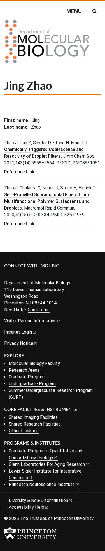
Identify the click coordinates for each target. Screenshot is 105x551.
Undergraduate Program (32, 383)
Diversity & (38, 500)
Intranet (18, 332)
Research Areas (24, 370)
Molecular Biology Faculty (34, 363)
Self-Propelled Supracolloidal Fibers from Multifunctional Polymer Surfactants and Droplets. (47, 201)
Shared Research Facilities (35, 424)
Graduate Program (27, 377)
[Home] (47, 43)
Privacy (18, 343)
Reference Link (19, 172)
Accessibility (26, 507)
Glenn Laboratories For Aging (47, 464)
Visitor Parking (30, 321)
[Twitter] (16, 275)
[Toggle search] (95, 11)
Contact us (39, 309)
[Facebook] (7, 275)
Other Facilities (24, 430)
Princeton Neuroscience (42, 484)
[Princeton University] (30, 534)
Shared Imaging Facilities (33, 417)
